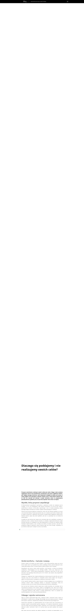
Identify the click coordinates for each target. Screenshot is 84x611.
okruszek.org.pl (17, 2)
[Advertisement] (42, 482)
